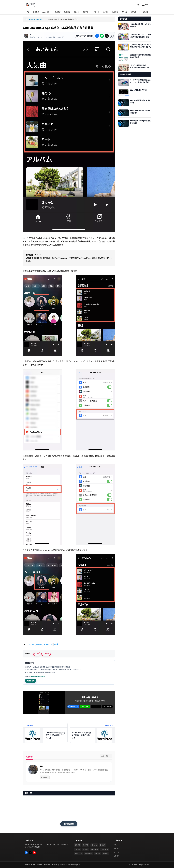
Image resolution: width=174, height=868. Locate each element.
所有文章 (116, 848)
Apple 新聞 (88, 853)
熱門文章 (116, 852)
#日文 (56, 644)
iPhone (95, 241)
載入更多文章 (69, 824)
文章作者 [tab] (29, 756)
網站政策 (54, 865)
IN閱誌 (136, 865)
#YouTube (48, 644)
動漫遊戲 (77, 845)
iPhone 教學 (38, 19)
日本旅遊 (102, 845)
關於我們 (27, 865)
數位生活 (85, 849)
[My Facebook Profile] (26, 852)
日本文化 (94, 845)
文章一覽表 (104, 756)
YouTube (39, 238)
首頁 (26, 19)
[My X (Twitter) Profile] (30, 852)
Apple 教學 (94, 849)
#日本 (32, 644)
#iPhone (39, 644)
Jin (31, 34)
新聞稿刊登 (30, 681)
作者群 (33, 865)
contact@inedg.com (38, 676)
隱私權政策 (47, 865)
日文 (95, 238)
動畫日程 (116, 856)
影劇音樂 (97, 853)
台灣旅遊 (77, 849)
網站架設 (105, 853)
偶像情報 (85, 845)
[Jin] (26, 36)
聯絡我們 (45, 777)
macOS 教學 (78, 853)
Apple (31, 19)
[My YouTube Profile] (34, 852)
